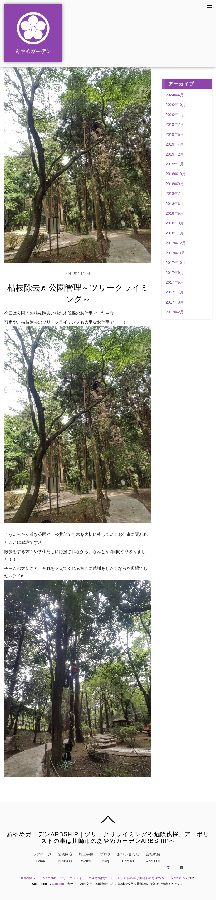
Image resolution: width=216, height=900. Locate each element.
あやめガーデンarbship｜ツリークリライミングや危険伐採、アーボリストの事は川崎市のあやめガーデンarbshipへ (106, 878)
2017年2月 (175, 312)
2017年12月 (176, 243)
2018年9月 (175, 184)
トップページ (40, 857)
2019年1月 (175, 164)
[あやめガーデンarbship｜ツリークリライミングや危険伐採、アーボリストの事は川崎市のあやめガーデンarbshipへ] (33, 59)
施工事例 (86, 857)
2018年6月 (175, 203)
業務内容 (65, 857)
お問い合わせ (128, 857)
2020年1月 (175, 115)
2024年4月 (175, 95)
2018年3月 (175, 223)
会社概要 (153, 857)
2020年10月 (176, 105)
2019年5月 (175, 134)
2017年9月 (175, 273)
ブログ (105, 857)
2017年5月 (175, 282)
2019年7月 (175, 124)
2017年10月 (176, 263)
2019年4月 (175, 144)
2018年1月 (175, 233)
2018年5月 (175, 213)
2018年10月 (176, 174)
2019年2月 (175, 154)
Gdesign (58, 884)
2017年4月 (175, 292)
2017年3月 (175, 302)
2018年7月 (175, 193)
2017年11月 (175, 253)
